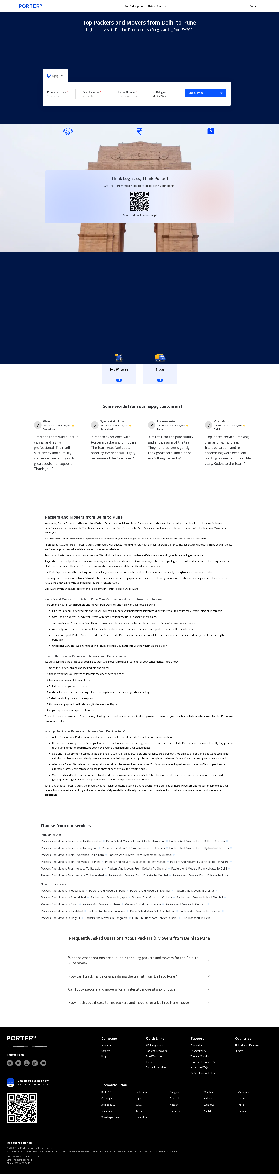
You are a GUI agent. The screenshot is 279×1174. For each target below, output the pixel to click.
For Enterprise (133, 6)
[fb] (10, 1063)
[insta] (27, 1063)
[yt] (43, 1063)
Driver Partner (157, 6)
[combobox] (58, 96)
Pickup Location (56, 92)
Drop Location (91, 92)
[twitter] (18, 1063)
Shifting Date (161, 92)
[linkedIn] (35, 1063)
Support (254, 6)
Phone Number (127, 92)
